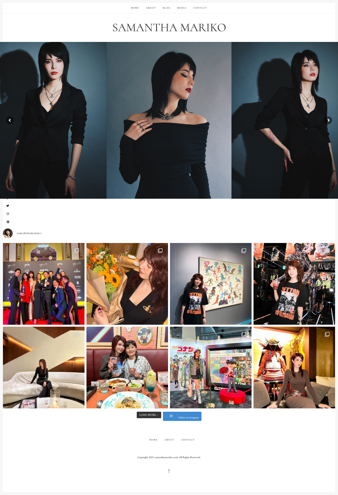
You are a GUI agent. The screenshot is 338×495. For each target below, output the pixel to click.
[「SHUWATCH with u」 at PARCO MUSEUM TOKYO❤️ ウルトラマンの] (211, 284)
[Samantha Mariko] (169, 27)
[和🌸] (294, 367)
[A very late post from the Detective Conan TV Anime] (211, 367)
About (151, 7)
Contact (200, 7)
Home (135, 7)
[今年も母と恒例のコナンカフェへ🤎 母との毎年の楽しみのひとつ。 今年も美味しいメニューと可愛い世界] (127, 367)
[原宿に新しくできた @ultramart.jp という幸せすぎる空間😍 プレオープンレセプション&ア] (294, 284)
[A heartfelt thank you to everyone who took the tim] (127, 284)
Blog (166, 7)
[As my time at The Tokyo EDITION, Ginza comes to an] (43, 367)
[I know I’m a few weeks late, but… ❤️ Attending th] (43, 284)
